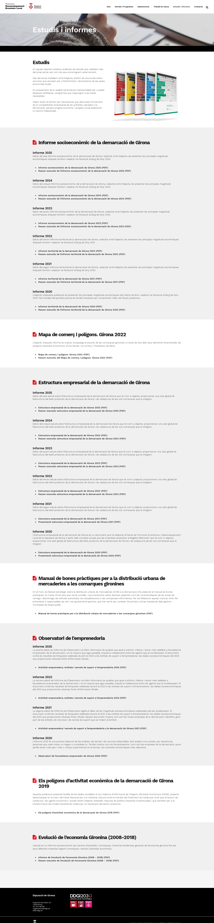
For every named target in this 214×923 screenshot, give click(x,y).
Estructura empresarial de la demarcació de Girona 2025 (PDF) (72, 407)
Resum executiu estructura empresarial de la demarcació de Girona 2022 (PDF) (82, 494)
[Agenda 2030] (81, 901)
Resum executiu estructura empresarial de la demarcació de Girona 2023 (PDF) (82, 466)
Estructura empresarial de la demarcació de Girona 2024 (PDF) (72, 435)
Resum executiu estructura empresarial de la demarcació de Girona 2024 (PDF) (82, 438)
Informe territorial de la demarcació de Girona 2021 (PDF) (70, 278)
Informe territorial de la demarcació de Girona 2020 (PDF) (70, 306)
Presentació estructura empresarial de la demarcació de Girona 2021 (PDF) (79, 522)
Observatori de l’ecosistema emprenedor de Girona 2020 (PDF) (72, 756)
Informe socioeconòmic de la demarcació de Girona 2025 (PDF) (73, 167)
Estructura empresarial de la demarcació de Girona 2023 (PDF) (72, 463)
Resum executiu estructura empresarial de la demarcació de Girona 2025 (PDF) (82, 410)
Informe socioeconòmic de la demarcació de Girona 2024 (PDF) (73, 195)
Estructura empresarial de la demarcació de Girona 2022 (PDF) (72, 491)
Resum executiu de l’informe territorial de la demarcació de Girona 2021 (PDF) (81, 282)
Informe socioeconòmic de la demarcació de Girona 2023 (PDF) (73, 223)
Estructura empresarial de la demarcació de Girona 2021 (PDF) (72, 518)
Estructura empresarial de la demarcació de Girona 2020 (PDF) (72, 552)
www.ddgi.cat (38, 910)
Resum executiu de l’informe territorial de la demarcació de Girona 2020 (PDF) (81, 309)
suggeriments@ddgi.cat (41, 908)
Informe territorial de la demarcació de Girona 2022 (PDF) (70, 251)
